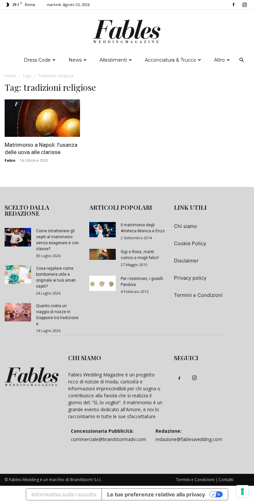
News (75, 60)
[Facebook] (233, 4)
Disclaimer (186, 260)
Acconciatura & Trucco (170, 60)
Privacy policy (190, 278)
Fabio (10, 160)
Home (10, 76)
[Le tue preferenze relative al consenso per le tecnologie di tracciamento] (242, 491)
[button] (241, 60)
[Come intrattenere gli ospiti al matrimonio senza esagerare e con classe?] (18, 237)
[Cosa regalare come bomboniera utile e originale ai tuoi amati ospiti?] (18, 274)
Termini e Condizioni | (197, 479)
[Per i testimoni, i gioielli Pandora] (102, 283)
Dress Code (37, 60)
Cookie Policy (190, 243)
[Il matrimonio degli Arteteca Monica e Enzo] (102, 230)
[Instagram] (244, 4)
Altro (219, 60)
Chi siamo (185, 226)
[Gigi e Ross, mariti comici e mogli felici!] (102, 254)
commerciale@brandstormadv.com (108, 439)
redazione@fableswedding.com (188, 439)
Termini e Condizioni (198, 295)
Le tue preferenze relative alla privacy (156, 494)
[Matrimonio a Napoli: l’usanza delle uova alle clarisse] (42, 118)
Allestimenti (113, 60)
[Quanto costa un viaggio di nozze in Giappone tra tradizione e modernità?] (18, 312)
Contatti (226, 479)
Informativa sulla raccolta (63, 494)
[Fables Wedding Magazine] (127, 31)
